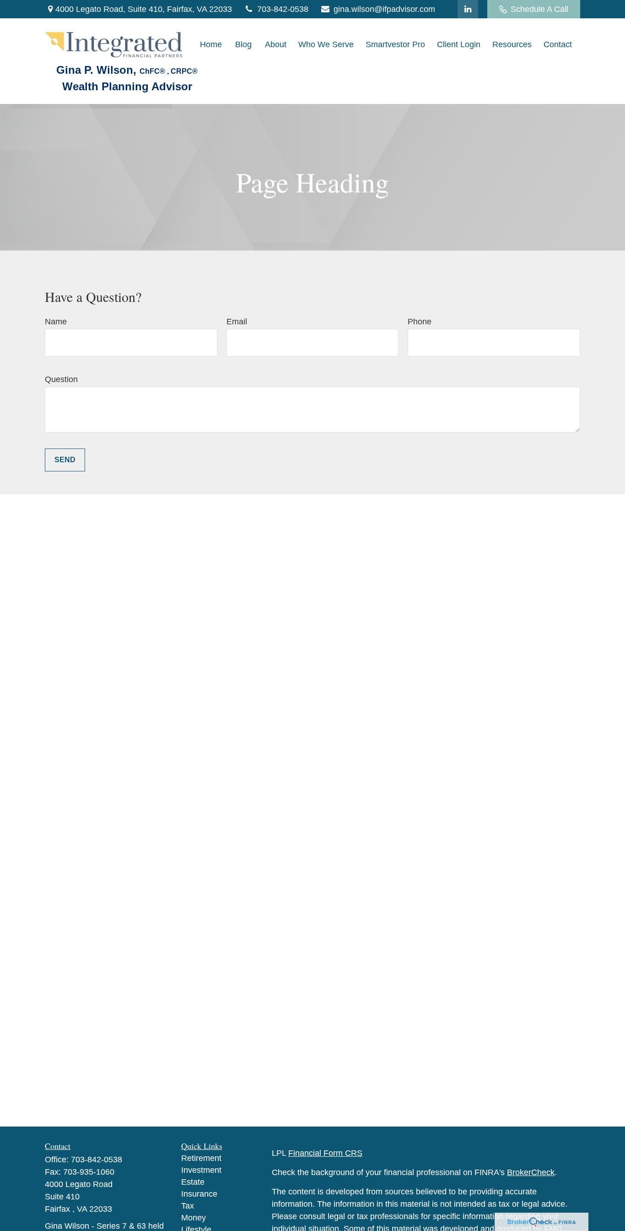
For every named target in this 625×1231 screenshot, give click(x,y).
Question (61, 379)
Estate (193, 1182)
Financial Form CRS (325, 1153)
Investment (201, 1170)
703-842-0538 (282, 9)
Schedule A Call (539, 9)
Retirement (201, 1158)
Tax (187, 1205)
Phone (419, 321)
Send (64, 460)
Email (236, 321)
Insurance (199, 1193)
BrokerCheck (531, 1172)
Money (193, 1217)
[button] (211, 45)
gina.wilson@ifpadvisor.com (384, 9)
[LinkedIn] (468, 9)
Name (56, 321)
